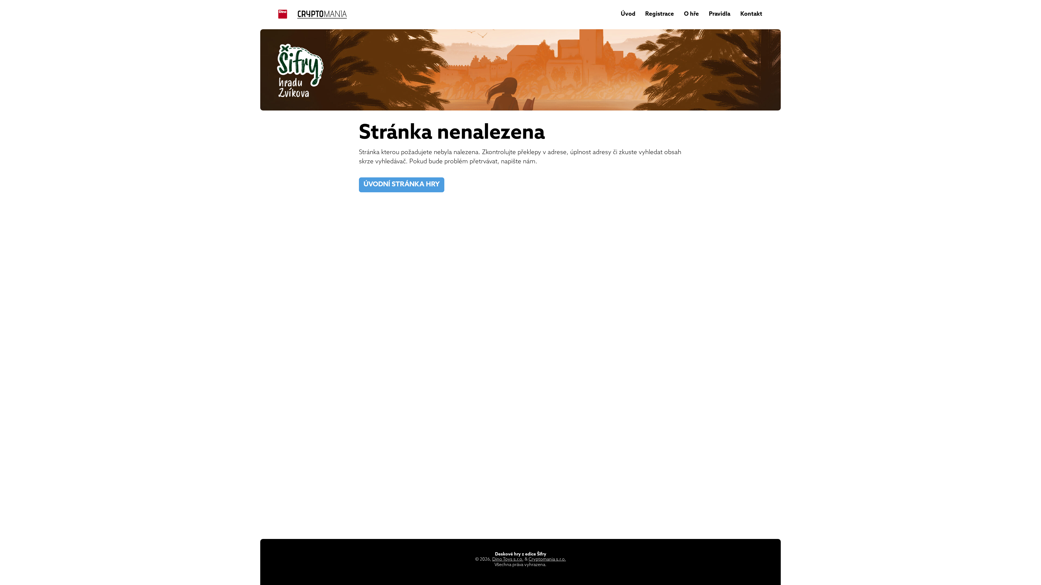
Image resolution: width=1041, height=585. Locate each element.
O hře (691, 14)
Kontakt (751, 14)
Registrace (659, 14)
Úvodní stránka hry (402, 184)
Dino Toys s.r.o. (507, 559)
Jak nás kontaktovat (472, 184)
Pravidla (719, 14)
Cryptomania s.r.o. (547, 559)
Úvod (628, 14)
